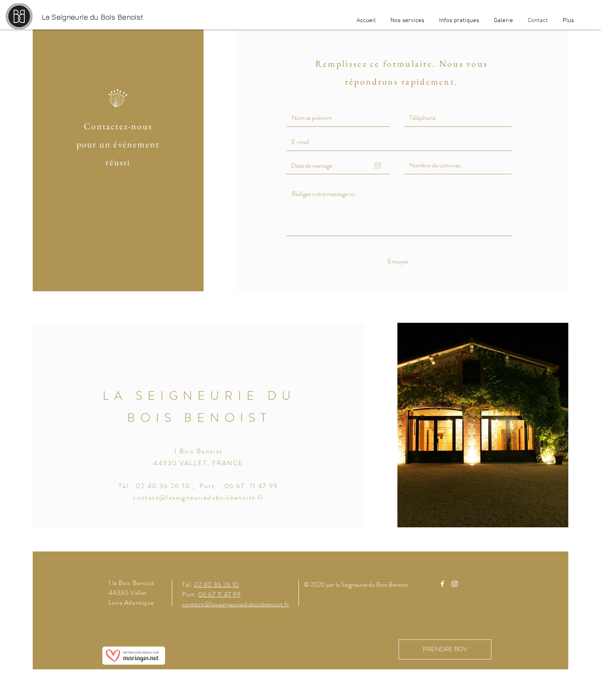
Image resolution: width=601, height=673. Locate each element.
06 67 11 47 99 (219, 594)
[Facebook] (442, 584)
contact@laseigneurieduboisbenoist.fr (198, 497)
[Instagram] (455, 584)
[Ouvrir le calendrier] (378, 165)
